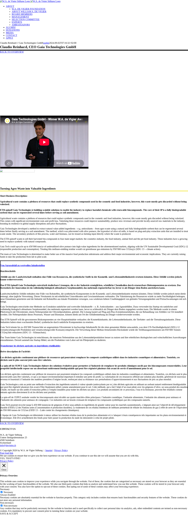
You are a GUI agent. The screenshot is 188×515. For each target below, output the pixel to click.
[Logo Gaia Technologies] (17, 171)
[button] (22, 265)
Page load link (6, 453)
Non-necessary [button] (7, 503)
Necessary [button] (5, 489)
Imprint (48, 450)
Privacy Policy (61, 450)
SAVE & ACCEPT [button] (9, 513)
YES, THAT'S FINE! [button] (10, 458)
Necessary (8, 492)
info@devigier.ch (8, 445)
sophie (46, 43)
